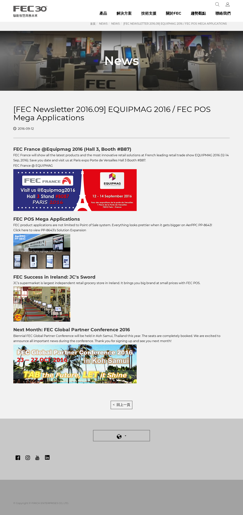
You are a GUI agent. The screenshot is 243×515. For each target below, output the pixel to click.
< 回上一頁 (121, 405)
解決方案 (124, 13)
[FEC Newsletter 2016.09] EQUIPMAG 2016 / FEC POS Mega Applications (175, 23)
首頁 (92, 23)
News (103, 23)
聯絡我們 (223, 13)
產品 (103, 13)
